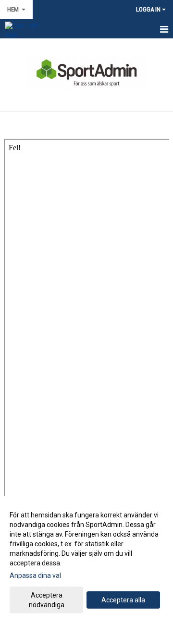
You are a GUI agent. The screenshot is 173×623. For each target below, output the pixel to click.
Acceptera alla (123, 600)
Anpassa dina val (35, 575)
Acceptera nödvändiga (46, 600)
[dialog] (86, 559)
